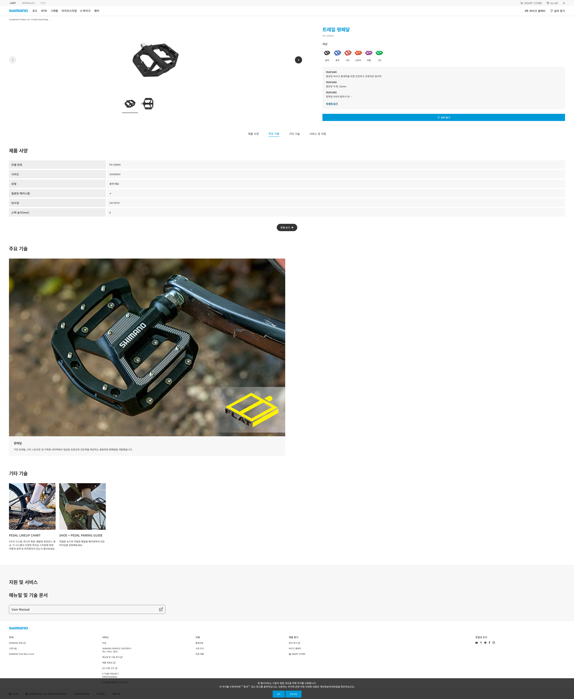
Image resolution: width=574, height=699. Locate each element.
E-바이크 (85, 10)
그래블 (54, 10)
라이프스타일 (69, 10)
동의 (278, 694)
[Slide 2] (147, 104)
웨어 (96, 10)
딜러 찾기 (445, 117)
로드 (35, 10)
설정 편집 (293, 694)
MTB (44, 10)
